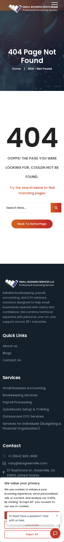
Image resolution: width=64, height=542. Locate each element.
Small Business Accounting (24, 388)
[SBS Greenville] (33, 9)
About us (10, 346)
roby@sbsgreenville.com (27, 463)
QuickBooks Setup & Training (26, 409)
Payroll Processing (17, 402)
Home (17, 69)
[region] (32, 509)
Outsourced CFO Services (23, 416)
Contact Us (12, 360)
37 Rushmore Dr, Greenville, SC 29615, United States (31, 472)
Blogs (7, 353)
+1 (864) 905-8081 (22, 456)
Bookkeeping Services (20, 395)
